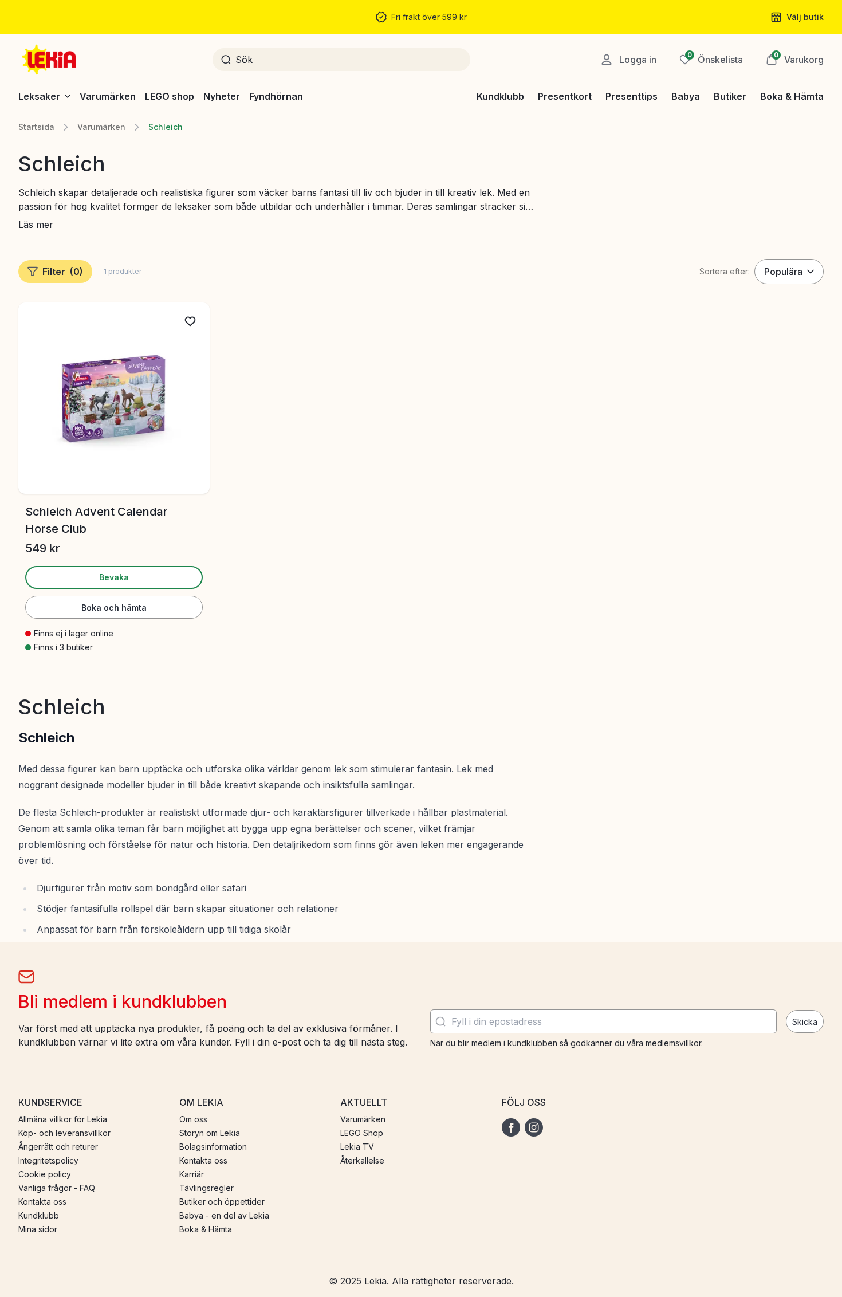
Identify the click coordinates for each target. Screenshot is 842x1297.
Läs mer (35, 224)
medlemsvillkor (673, 1043)
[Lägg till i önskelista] (190, 321)
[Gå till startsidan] (49, 60)
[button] (795, 59)
